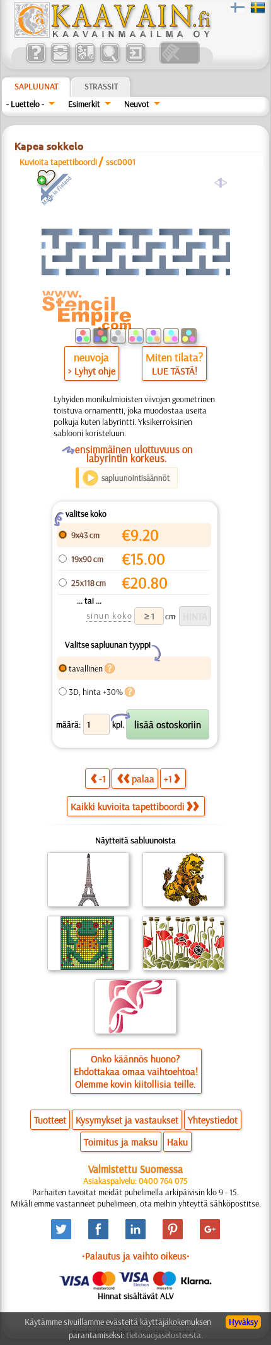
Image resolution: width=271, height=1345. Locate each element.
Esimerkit (84, 104)
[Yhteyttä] (60, 61)
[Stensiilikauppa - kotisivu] (111, 34)
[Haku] (109, 61)
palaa (143, 778)
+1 (168, 778)
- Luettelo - (25, 104)
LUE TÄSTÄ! (174, 370)
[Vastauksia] (35, 61)
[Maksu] (84, 61)
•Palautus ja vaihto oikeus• (136, 1255)
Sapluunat (36, 86)
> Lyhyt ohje (91, 370)
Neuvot (136, 104)
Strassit (101, 86)
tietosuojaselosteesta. (164, 1335)
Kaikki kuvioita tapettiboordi (128, 806)
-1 (102, 778)
